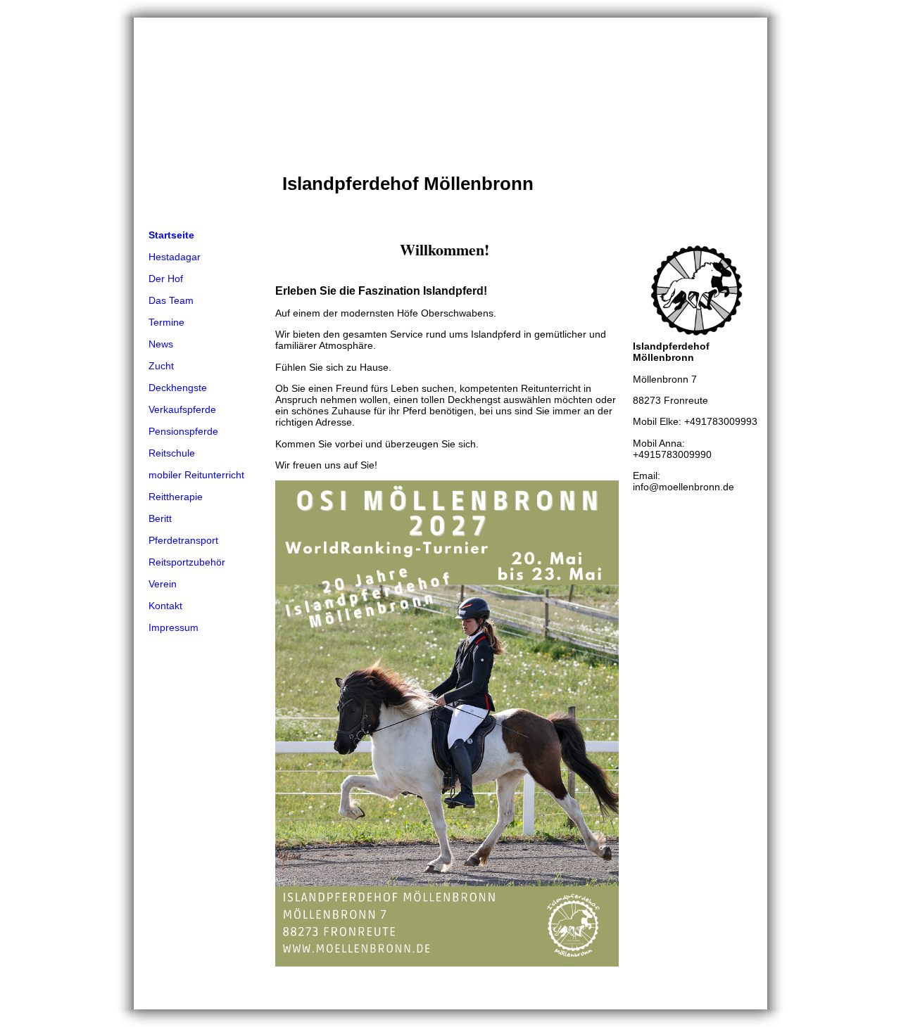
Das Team (171, 300)
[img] (450, 121)
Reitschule (172, 453)
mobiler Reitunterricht (196, 474)
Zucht (161, 365)
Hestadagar (175, 256)
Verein (163, 583)
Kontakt (165, 605)
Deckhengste (178, 387)
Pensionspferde (183, 431)
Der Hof (166, 278)
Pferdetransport (183, 540)
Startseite (171, 235)
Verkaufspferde (182, 409)
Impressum (174, 627)
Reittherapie (176, 496)
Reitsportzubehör (187, 562)
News (161, 344)
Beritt (160, 518)
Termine (166, 322)
